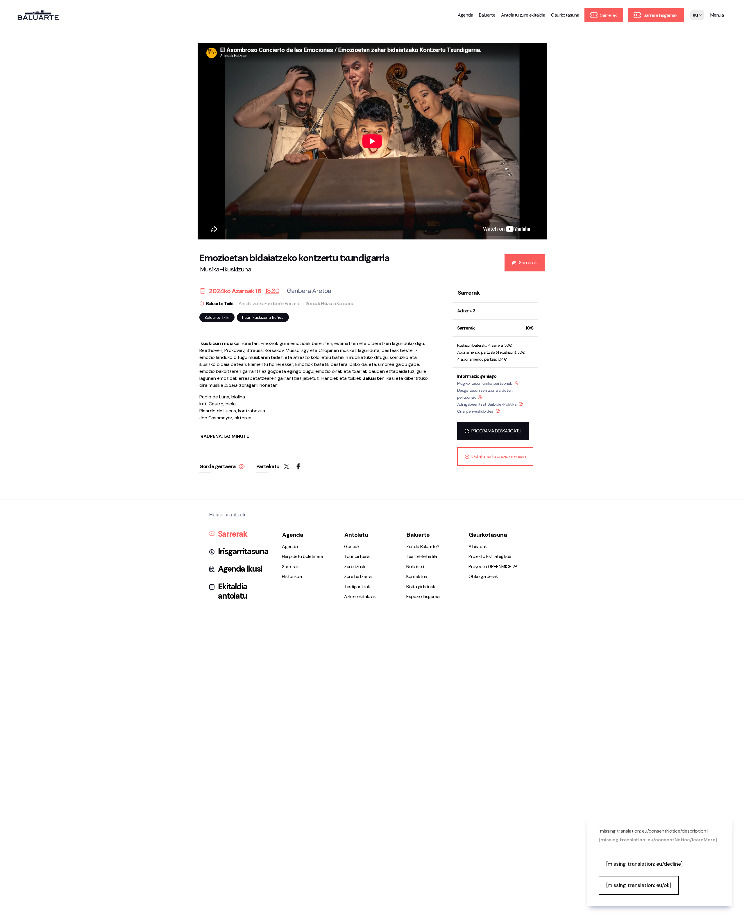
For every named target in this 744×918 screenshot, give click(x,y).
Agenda (465, 15)
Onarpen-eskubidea (475, 411)
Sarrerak (608, 15)
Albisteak (477, 546)
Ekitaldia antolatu (232, 591)
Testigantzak (357, 587)
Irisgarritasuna (243, 551)
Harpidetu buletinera (302, 556)
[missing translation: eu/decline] (644, 863)
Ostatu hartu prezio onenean (498, 456)
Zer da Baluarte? (422, 546)
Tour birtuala (357, 556)
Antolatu (356, 534)
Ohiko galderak (483, 576)
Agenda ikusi (240, 569)
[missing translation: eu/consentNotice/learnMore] (658, 840)
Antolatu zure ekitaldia (523, 15)
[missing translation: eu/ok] (638, 885)
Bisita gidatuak (420, 587)
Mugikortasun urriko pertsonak (484, 383)
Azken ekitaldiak (360, 596)
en (695, 33)
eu (695, 26)
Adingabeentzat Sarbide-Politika (487, 404)
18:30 (272, 291)
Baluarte (487, 15)
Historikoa (292, 576)
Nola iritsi (415, 566)
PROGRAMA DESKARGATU (496, 431)
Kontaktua (416, 576)
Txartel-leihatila (421, 556)
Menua (717, 15)
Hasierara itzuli (227, 515)
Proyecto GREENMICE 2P (492, 566)
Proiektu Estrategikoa (490, 556)
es (695, 19)
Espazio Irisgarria (422, 596)
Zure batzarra (358, 576)
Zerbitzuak (354, 566)
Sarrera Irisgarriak (660, 15)
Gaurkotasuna (565, 15)
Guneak (352, 546)
